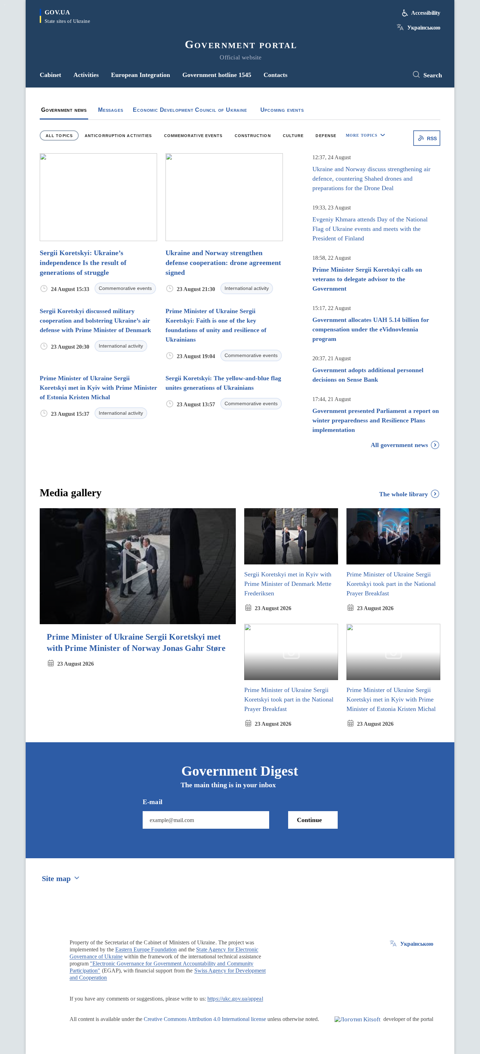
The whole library (403, 494)
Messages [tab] (110, 110)
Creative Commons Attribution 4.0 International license (205, 1019)
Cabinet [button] (50, 74)
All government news (399, 444)
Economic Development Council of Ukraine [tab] (190, 110)
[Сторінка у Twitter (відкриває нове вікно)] (396, 75)
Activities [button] (86, 74)
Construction (253, 136)
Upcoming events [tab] (282, 110)
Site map (56, 878)
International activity (247, 288)
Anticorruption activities (118, 136)
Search (432, 75)
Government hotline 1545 (216, 74)
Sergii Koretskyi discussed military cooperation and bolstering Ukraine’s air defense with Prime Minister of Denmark (95, 321)
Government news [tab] (64, 110)
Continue (309, 819)
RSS (432, 138)
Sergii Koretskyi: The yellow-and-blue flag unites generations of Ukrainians (223, 383)
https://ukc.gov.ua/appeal (235, 999)
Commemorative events (193, 136)
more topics (361, 135)
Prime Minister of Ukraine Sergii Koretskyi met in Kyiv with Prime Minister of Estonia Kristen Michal (98, 388)
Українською (423, 28)
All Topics (59, 136)
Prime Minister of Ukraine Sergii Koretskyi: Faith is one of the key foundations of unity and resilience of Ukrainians (216, 325)
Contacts (275, 74)
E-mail (153, 802)
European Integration (140, 74)
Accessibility (425, 13)
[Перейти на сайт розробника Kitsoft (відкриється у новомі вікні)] (357, 1025)
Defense (326, 136)
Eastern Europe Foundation (146, 949)
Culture (293, 136)
